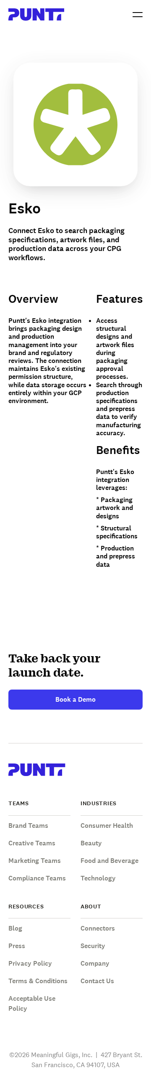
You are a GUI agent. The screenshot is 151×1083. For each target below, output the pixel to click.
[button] (138, 15)
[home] (36, 14)
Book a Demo (75, 699)
